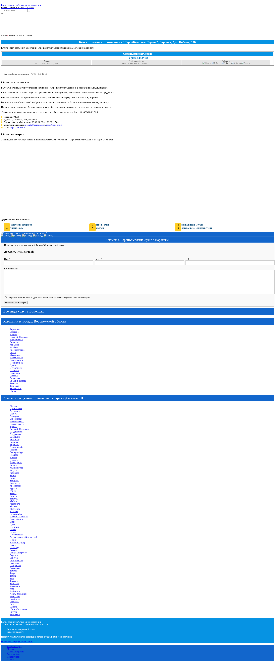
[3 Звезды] (227, 63)
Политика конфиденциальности (17, 641)
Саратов (14, 558)
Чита (12, 604)
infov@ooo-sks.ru (54, 125)
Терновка (14, 386)
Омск (12, 522)
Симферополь (16, 560)
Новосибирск (16, 519)
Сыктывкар (15, 568)
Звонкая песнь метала (191, 225)
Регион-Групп (102, 225)
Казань (13, 465)
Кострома (14, 480)
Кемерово (14, 473)
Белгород (14, 416)
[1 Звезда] (207, 63)
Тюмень (13, 581)
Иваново (14, 455)
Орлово (13, 365)
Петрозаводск (16, 534)
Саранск (14, 555)
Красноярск (15, 486)
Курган (13, 488)
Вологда (14, 442)
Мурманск (15, 509)
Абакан (13, 406)
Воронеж (14, 342)
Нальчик (14, 511)
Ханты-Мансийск (18, 594)
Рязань (13, 545)
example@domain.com (34, 125)
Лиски (13, 352)
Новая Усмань (16, 357)
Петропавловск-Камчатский (23, 537)
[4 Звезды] (237, 63)
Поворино (15, 373)
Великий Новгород (19, 429)
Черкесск (14, 601)
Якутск (13, 612)
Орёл (12, 524)
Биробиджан (16, 419)
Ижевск (13, 457)
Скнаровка (15, 378)
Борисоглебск (16, 339)
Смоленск (14, 563)
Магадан (14, 498)
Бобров (13, 334)
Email (98, 259)
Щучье (13, 391)
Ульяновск (15, 586)
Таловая (14, 383)
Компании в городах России (21, 629)
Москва (13, 506)
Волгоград (15, 439)
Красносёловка (17, 350)
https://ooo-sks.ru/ (18, 127)
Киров (13, 475)
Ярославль (15, 614)
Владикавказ (16, 434)
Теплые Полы (16, 228)
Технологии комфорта (20, 225)
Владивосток (16, 431)
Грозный (14, 449)
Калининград (16, 468)
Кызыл (13, 493)
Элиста (13, 607)
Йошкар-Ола (16, 462)
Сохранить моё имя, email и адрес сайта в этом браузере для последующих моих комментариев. (49, 297)
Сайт (187, 259)
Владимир (15, 437)
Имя (7, 259)
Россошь (14, 375)
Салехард (14, 547)
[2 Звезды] (217, 63)
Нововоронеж (16, 360)
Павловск (14, 370)
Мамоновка (15, 355)
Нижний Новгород (19, 516)
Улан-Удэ (14, 583)
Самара (13, 550)
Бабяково (14, 332)
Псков (13, 540)
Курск (13, 491)
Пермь (13, 532)
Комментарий (11, 268)
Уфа (12, 588)
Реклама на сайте (15, 632)
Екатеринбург (16, 452)
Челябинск (15, 599)
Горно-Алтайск (17, 447)
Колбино (14, 347)
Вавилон (99, 228)
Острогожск (16, 368)
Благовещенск (17, 421)
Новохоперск (16, 363)
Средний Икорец (18, 381)
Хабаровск (15, 591)
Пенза (13, 529)
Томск (13, 576)
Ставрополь (15, 565)
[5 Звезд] (246, 63)
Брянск (13, 426)
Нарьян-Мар (16, 514)
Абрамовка (15, 329)
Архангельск (16, 408)
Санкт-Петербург (18, 552)
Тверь (12, 573)
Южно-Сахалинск (18, 609)
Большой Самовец (19, 337)
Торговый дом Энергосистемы (196, 228)
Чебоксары (15, 596)
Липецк (13, 496)
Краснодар (15, 483)
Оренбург (14, 527)
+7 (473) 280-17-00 (137, 58)
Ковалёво (14, 345)
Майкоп (13, 501)
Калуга (13, 470)
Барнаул (13, 413)
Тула (12, 578)
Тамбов (13, 570)
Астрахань (15, 411)
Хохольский (15, 388)
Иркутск (14, 460)
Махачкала (15, 504)
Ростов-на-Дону (17, 542)
